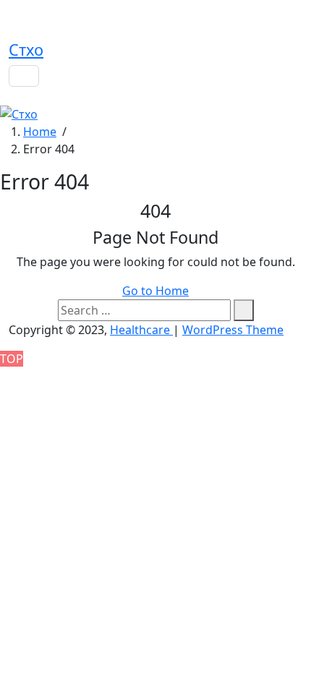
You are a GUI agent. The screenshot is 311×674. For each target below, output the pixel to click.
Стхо (26, 49)
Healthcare (141, 330)
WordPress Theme (233, 330)
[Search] (244, 310)
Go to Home (155, 291)
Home (39, 132)
